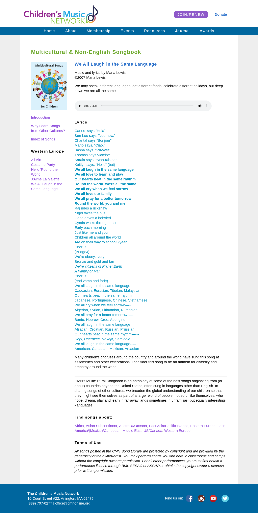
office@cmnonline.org (72, 503)
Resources (154, 31)
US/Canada (153, 431)
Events (127, 31)
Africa (79, 426)
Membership (98, 31)
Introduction (40, 117)
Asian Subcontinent (101, 426)
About (71, 31)
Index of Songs (43, 139)
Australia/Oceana (133, 426)
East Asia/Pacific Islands (168, 426)
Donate (221, 15)
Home (49, 31)
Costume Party (43, 165)
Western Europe (177, 431)
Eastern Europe (202, 426)
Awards (207, 31)
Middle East (132, 431)
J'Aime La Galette (45, 179)
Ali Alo (36, 160)
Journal (182, 31)
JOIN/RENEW (191, 15)
